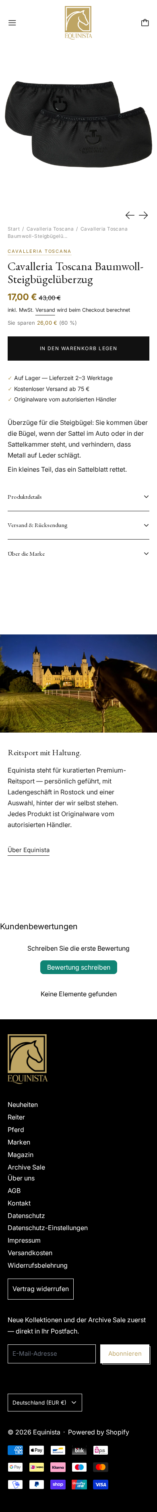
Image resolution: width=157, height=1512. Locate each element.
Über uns (21, 1178)
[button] (78, 124)
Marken (19, 1142)
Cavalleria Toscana (50, 229)
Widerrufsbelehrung (38, 1265)
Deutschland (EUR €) (39, 1402)
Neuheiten (23, 1104)
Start (14, 229)
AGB (14, 1190)
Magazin (20, 1155)
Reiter (16, 1117)
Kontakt (19, 1203)
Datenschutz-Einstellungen (48, 1228)
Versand (45, 310)
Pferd (16, 1130)
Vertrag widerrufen (40, 1289)
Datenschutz (26, 1216)
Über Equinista (29, 850)
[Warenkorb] (145, 22)
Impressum (24, 1240)
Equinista (46, 1432)
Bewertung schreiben (78, 967)
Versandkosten (30, 1253)
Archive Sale (26, 1167)
